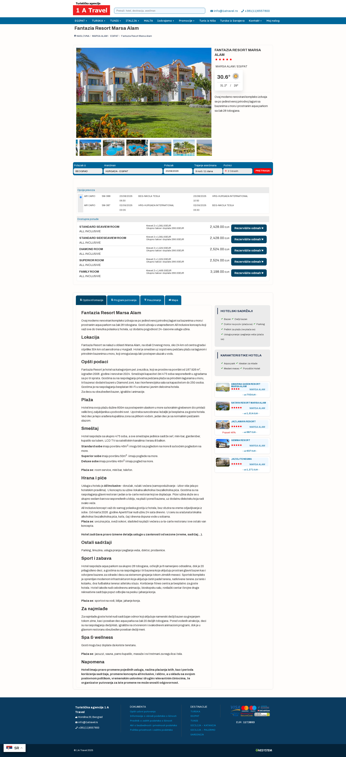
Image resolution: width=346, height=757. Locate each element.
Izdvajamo (164, 20)
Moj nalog (273, 20)
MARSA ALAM (225, 66)
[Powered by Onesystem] (264, 750)
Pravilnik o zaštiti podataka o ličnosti (151, 720)
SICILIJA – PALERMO (202, 729)
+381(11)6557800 (257, 11)
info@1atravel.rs (226, 11)
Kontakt (254, 20)
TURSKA (97, 20)
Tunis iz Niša (207, 20)
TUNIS (114, 20)
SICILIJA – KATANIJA (203, 725)
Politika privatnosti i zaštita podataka (151, 729)
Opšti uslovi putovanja (143, 711)
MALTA (148, 20)
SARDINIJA (197, 734)
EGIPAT (80, 20)
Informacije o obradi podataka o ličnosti (153, 715)
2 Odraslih (233, 171)
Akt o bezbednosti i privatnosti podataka (153, 725)
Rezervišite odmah (247, 228)
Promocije (185, 20)
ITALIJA (131, 20)
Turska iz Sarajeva (232, 20)
